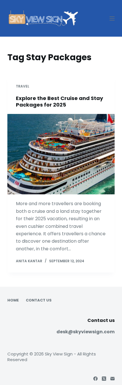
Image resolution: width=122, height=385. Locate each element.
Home (13, 300)
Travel (22, 86)
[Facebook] (95, 378)
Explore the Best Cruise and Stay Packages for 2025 (59, 101)
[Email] (112, 378)
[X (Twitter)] (104, 378)
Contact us (39, 300)
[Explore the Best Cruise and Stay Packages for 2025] (61, 154)
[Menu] (112, 18)
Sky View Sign (59, 354)
